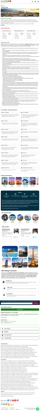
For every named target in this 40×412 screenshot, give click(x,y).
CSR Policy (17, 409)
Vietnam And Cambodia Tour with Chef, (7, 378)
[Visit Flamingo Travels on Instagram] (17, 400)
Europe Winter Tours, (25, 380)
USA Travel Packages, (4, 354)
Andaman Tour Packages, (30, 349)
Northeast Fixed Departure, (5, 380)
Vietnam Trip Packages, (5, 350)
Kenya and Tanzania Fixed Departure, (25, 384)
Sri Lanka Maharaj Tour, (33, 380)
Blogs (34, 392)
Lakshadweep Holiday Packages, (14, 357)
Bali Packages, (19, 350)
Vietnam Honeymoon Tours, (34, 388)
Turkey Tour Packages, (13, 353)
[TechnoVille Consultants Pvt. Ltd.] (4, 405)
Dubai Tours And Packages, (22, 353)
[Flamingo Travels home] (6, 1)
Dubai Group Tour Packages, (29, 360)
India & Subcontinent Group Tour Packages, (8, 373)
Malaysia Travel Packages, (5, 346)
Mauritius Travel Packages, (13, 356)
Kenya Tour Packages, (4, 357)
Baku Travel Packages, (30, 353)
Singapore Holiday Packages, (33, 345)
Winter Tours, (19, 380)
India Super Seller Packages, (25, 381)
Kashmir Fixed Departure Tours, (33, 373)
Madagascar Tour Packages (24, 357)
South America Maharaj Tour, (13, 389)
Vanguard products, (21, 389)
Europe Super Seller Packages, (17, 382)
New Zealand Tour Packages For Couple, (29, 362)
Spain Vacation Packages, (22, 352)
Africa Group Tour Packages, (16, 362)
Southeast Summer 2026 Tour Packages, (30, 374)
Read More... (3, 25)
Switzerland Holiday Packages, (32, 352)
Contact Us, (15, 394)
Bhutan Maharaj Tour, (4, 384)
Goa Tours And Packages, (23, 345)
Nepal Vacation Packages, (5, 349)
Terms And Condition (4, 409)
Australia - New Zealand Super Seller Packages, (19, 385)
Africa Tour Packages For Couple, (19, 366)
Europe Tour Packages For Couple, (19, 367)
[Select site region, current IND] (32, 1)
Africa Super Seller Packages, (6, 385)
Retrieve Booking (10, 396)
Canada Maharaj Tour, (4, 389)
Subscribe (35, 303)
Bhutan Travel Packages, (15, 345)
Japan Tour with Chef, (27, 377)
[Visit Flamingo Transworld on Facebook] (8, 400)
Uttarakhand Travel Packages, (17, 348)
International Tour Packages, (13, 392)
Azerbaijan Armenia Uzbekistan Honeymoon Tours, (20, 388)
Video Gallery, (3, 394)
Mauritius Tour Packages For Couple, (7, 367)
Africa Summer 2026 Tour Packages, (17, 377)
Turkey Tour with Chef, (18, 378)
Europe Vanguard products (30, 389)
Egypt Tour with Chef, (26, 378)
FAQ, (26, 394)
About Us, (11, 394)
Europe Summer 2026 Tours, (6, 377)
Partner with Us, (30, 394)
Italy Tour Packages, (13, 352)
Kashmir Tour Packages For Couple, (7, 374)
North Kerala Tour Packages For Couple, (20, 370)
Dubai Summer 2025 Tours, (22, 369)
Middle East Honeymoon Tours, (6, 388)
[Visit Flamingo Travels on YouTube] (13, 400)
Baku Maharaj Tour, (13, 380)
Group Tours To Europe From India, (18, 360)
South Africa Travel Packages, (32, 356)
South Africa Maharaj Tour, (5, 381)
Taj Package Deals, (23, 371)
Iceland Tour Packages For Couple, (22, 373)
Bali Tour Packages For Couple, (6, 363)
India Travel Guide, (22, 392)
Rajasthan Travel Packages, (27, 348)
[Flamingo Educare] (10, 405)
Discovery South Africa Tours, (13, 384)
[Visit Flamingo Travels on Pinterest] (15, 400)
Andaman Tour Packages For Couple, (7, 371)
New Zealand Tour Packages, (30, 354)
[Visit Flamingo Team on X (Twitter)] (10, 400)
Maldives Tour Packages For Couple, (7, 370)
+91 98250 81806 (6, 321)
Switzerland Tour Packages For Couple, (18, 363)
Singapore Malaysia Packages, (27, 350)
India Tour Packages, (4, 392)
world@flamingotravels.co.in (8, 322)
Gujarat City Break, (17, 371)
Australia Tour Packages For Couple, (7, 366)
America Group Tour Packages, (6, 362)
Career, (24, 394)
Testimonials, (20, 394)
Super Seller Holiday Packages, (15, 381)
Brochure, (7, 394)
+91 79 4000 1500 (13, 321)
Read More (3, 235)
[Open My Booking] (35, 1)
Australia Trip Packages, (21, 354)
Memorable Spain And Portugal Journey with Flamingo (6, 230)
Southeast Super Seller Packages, (6, 382)
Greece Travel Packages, (5, 353)
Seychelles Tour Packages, (22, 356)
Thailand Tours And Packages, (15, 346)
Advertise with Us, (4, 396)
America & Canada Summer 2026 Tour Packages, (9, 369)
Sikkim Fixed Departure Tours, (18, 374)
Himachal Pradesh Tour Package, (6, 348)
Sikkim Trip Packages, (13, 349)
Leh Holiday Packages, (24, 346)
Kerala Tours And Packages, (5, 345)
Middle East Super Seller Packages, (29, 382)
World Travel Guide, (29, 392)
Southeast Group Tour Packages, (6, 360)
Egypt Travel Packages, (5, 356)
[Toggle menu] (38, 1)
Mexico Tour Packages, (12, 354)
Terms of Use (12, 409)
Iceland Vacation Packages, (5, 352)
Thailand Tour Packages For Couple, (31, 363)
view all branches (20, 309)
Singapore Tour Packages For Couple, (31, 366)
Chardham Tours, (30, 385)
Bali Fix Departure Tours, (34, 378)
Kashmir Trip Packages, (21, 349)
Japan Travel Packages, (13, 350)
